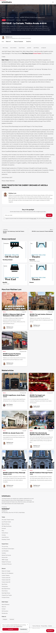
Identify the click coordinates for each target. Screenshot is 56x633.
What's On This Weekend (7, 573)
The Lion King (5, 546)
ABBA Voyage (5, 559)
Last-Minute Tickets (6, 521)
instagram (5, 619)
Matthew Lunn (12, 193)
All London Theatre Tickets (8, 519)
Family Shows (5, 532)
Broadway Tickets (6, 539)
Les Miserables (5, 551)
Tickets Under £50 (6, 582)
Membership (5, 613)
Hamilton (4, 553)
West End (5, 266)
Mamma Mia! (5, 557)
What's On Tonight (6, 571)
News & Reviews (10, 17)
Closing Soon (5, 586)
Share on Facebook (18, 41)
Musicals (4, 528)
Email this (28, 41)
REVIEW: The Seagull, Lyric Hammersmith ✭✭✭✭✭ (37, 395)
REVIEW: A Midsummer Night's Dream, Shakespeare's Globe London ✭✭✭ (14, 315)
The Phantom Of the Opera (8, 548)
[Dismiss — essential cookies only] (27, 625)
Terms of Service (36, 626)
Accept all (10, 629)
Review (17, 17)
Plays (3, 530)
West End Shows (5, 524)
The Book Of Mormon (7, 564)
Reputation (32, 259)
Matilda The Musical (6, 562)
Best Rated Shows (6, 588)
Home (3, 17)
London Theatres (5, 575)
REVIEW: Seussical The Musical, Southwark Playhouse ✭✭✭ (12, 354)
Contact (3, 609)
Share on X (8, 41)
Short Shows (5, 590)
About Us (4, 606)
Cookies (50, 626)
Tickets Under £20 (6, 577)
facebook (12, 619)
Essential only (23, 629)
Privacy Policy (44, 626)
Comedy (4, 535)
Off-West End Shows (6, 526)
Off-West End (6, 243)
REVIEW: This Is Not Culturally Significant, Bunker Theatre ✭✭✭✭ (39, 433)
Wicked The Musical (6, 555)
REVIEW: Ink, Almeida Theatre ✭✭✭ (13, 433)
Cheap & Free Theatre (7, 595)
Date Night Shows (6, 593)
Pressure (31, 282)
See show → (50, 630)
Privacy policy (33, 218)
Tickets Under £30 (6, 579)
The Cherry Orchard (7, 259)
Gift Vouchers (5, 611)
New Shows (4, 584)
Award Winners (5, 537)
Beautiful (5, 282)
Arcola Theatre (37, 53)
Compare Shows (5, 597)
